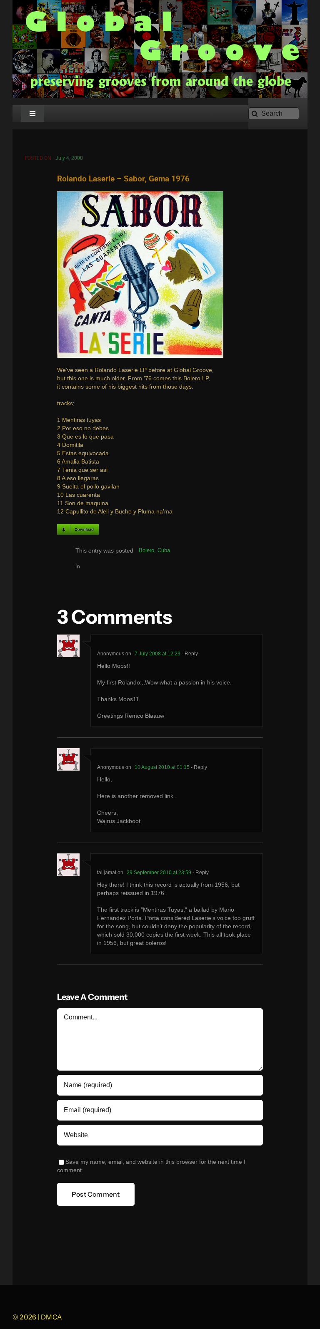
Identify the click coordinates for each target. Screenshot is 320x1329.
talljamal (106, 872)
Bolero (146, 550)
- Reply (189, 654)
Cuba (164, 550)
